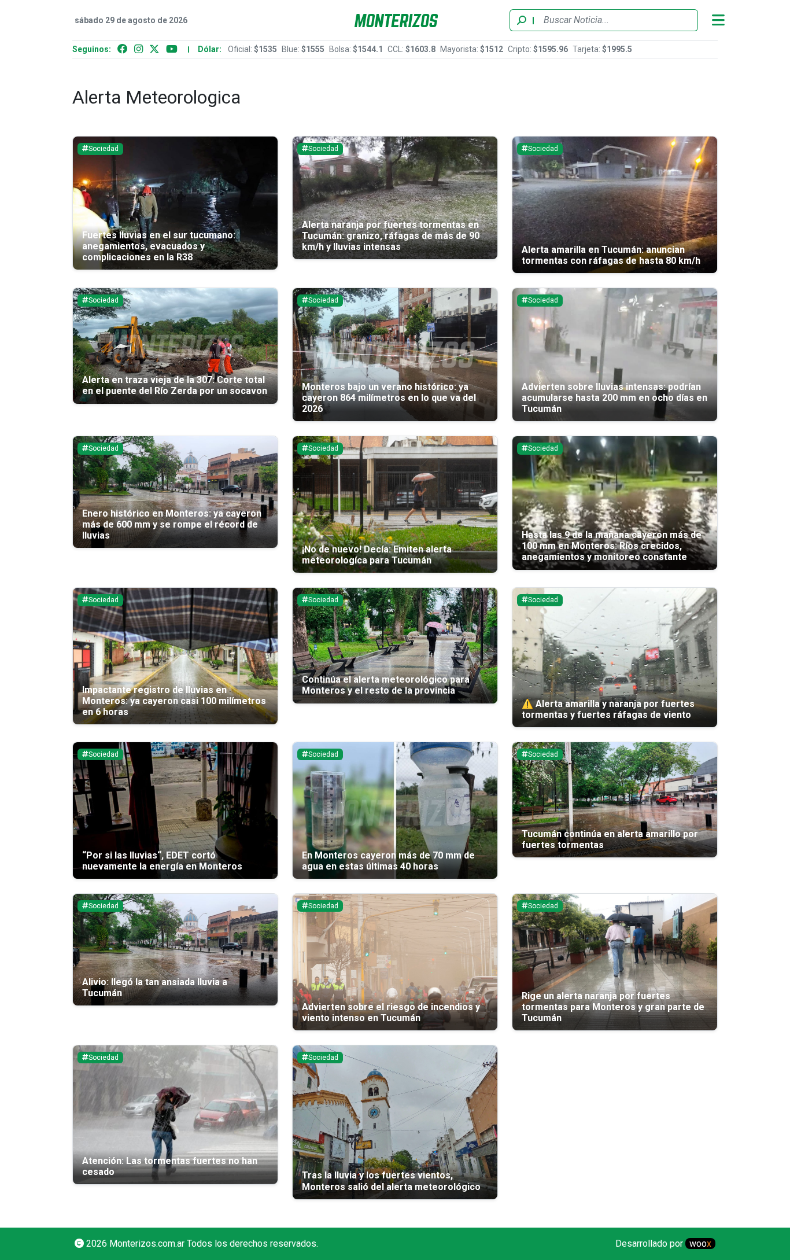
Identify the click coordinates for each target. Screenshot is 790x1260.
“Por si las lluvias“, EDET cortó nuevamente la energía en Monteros (162, 861)
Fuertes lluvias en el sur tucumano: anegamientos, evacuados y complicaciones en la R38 (158, 246)
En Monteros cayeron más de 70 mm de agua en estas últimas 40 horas (388, 861)
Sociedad (103, 149)
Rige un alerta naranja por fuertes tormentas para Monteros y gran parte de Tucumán (613, 1006)
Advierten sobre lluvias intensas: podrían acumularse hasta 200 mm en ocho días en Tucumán (614, 397)
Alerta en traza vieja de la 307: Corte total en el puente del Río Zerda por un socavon (174, 385)
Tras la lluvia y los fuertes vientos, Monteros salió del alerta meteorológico (391, 1181)
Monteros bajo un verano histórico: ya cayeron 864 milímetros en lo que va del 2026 (389, 397)
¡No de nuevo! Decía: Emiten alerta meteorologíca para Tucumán (377, 555)
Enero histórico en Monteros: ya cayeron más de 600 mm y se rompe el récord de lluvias (171, 524)
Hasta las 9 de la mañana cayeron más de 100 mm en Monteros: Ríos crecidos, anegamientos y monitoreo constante (612, 545)
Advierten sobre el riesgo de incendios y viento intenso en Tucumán (391, 1012)
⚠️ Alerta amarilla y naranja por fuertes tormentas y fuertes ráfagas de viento (608, 709)
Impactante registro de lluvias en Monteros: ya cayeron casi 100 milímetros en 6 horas (174, 700)
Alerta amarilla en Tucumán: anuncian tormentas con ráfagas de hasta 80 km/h (611, 255)
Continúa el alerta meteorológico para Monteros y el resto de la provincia (386, 685)
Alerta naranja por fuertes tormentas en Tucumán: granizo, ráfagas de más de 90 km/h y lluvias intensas (390, 235)
